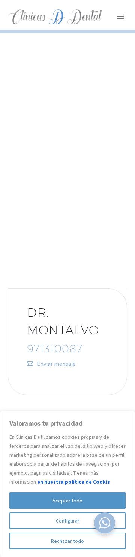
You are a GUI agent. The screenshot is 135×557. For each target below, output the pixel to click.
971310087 (55, 348)
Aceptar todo (67, 500)
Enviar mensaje (56, 363)
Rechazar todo (67, 541)
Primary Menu (120, 16)
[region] (67, 484)
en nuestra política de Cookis (73, 481)
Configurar (68, 520)
